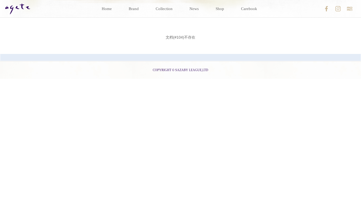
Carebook (249, 9)
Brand (134, 9)
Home (107, 9)
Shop (220, 9)
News (194, 9)
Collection (164, 9)
